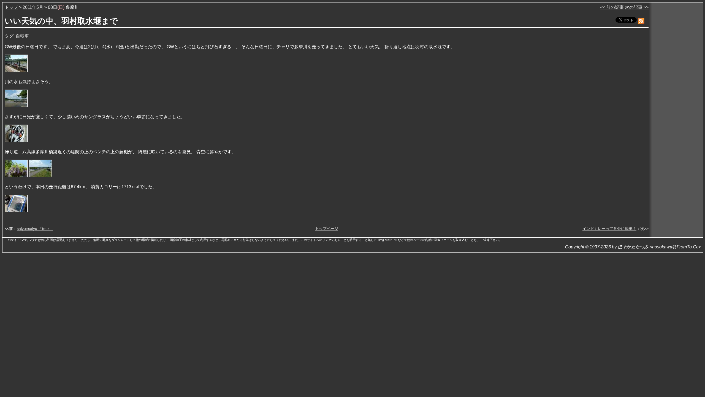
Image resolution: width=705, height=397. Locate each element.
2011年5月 (33, 7)
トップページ (326, 228)
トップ (11, 7)
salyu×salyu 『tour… (35, 228)
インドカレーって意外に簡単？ (609, 228)
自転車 (22, 36)
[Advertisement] (676, 88)
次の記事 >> (637, 7)
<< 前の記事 (612, 7)
